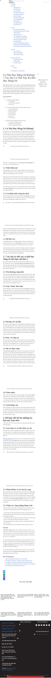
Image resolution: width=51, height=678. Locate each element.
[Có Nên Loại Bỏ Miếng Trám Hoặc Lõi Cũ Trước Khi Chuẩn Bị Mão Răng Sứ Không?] (9, 611)
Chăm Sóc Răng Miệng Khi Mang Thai (22, 44)
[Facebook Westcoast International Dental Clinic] (36, 625)
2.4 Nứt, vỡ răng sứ (11, 113)
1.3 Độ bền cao (11, 104)
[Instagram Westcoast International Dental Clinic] (46, 625)
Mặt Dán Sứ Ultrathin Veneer (20, 39)
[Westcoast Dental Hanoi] (44, 625)
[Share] (19, 579)
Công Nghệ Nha (17, 7)
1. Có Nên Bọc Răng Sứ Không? (12, 100)
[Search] (49, 2)
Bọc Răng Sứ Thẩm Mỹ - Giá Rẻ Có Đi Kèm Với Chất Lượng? (19, 560)
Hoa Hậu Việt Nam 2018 (19, 12)
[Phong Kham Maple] (25, 633)
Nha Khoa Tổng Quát (18, 59)
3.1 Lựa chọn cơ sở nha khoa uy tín (14, 122)
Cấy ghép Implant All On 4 (19, 29)
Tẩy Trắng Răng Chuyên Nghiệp (20, 37)
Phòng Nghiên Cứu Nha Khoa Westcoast (23, 46)
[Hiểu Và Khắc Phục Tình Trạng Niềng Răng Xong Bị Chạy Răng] (42, 592)
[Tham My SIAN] (25, 627)
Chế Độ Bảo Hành (17, 16)
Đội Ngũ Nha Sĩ (17, 9)
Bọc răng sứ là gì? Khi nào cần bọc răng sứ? (15, 565)
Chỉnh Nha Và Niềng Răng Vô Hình (21, 42)
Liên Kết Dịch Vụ (17, 24)
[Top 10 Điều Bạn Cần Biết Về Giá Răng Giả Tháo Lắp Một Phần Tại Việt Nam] (42, 610)
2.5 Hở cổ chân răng (12, 114)
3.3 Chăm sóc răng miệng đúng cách (15, 125)
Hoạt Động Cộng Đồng (19, 14)
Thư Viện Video (17, 11)
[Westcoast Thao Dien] (49, 625)
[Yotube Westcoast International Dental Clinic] (41, 625)
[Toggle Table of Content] (4, 98)
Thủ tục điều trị (17, 51)
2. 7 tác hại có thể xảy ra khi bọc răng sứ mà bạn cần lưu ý (18, 107)
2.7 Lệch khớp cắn (11, 117)
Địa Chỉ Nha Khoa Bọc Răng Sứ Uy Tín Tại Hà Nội (16, 558)
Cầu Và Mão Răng (17, 41)
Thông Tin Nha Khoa (15, 57)
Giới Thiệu (13, 6)
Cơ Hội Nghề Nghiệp (18, 19)
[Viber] (19, 577)
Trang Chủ (13, 4)
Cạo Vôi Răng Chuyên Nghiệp (20, 36)
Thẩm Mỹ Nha (17, 32)
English (15, 67)
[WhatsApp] (19, 575)
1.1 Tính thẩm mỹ (11, 101)
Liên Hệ (12, 66)
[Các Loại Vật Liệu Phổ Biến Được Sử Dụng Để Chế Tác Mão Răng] (25, 592)
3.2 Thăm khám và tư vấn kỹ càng (14, 123)
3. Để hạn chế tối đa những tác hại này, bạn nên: (16, 120)
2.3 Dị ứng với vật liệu (12, 111)
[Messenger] (19, 573)
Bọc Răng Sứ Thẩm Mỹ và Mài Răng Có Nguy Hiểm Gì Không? (19, 562)
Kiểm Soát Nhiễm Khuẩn (19, 17)
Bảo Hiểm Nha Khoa (18, 22)
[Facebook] (19, 571)
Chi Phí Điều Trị (17, 21)
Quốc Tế (13, 49)
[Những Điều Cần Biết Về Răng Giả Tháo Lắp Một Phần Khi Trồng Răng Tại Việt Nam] (25, 611)
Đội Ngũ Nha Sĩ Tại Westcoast (18, 70)
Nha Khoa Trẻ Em (17, 34)
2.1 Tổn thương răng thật (13, 109)
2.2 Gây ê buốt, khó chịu (12, 110)
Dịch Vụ (12, 27)
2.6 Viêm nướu (10, 116)
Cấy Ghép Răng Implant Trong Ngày (21, 31)
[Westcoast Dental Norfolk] (39, 625)
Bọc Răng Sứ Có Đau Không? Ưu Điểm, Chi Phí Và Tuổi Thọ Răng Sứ (21, 564)
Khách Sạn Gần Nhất (18, 52)
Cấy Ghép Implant (18, 62)
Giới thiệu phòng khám (18, 54)
